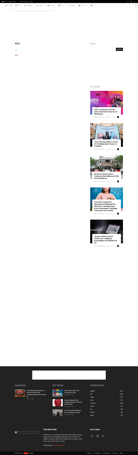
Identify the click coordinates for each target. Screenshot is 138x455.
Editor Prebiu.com (99, 117)
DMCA (121, 453)
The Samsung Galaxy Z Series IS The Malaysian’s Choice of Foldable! (106, 144)
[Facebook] (127, 1)
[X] (134, 1)
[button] (135, 6)
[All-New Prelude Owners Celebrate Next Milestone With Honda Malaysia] (106, 167)
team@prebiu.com (59, 445)
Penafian (115, 453)
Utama (17, 11)
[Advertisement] (69, 27)
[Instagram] (131, 1)
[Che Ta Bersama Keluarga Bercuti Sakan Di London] (58, 412)
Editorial (89, 453)
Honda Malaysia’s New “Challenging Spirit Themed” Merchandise (73, 402)
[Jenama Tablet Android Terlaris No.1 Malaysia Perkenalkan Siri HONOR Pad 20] (106, 231)
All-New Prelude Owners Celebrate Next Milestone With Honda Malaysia (106, 176)
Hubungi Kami (107, 453)
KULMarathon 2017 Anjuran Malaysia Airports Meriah (36, 11)
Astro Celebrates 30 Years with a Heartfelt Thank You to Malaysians (105, 112)
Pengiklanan (97, 453)
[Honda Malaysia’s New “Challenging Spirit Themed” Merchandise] (58, 402)
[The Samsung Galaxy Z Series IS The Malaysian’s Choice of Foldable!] (106, 135)
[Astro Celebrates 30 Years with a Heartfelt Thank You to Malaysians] (106, 103)
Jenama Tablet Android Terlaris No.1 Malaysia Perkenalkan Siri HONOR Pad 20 (105, 239)
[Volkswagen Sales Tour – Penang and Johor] (58, 393)
